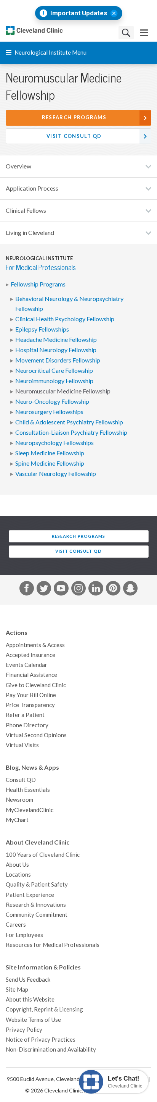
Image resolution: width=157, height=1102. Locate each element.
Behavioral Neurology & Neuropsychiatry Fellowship (69, 303)
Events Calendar (26, 664)
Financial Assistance (31, 674)
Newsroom (19, 799)
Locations (18, 874)
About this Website (30, 999)
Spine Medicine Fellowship (49, 463)
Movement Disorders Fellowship (57, 360)
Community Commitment (36, 914)
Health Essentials (28, 789)
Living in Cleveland (30, 232)
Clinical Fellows (26, 210)
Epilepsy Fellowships (42, 329)
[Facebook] (26, 590)
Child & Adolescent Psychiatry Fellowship (69, 422)
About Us (17, 864)
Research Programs (74, 117)
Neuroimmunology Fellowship (54, 381)
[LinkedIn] (95, 590)
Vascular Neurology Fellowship (55, 473)
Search (126, 32)
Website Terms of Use (33, 1019)
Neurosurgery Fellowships (49, 412)
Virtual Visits (22, 745)
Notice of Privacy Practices (40, 1039)
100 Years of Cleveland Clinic (43, 854)
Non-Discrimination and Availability (51, 1049)
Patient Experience (30, 894)
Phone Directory (27, 725)
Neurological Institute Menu (50, 52)
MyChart (17, 820)
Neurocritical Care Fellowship (54, 370)
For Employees (24, 935)
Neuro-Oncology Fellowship (52, 401)
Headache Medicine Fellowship (56, 339)
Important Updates (78, 13)
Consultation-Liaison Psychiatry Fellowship (71, 432)
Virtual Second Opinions (36, 735)
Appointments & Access (35, 645)
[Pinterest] (113, 590)
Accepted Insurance (30, 655)
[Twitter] (44, 590)
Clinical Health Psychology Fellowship (64, 319)
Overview (18, 166)
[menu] (144, 32)
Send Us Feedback (28, 979)
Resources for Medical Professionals (52, 944)
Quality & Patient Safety (37, 884)
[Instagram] (78, 590)
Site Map (17, 989)
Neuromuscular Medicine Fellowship (63, 391)
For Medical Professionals (41, 267)
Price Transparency (30, 705)
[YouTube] (61, 590)
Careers (16, 924)
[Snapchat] (130, 590)
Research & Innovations (36, 904)
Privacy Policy (24, 1029)
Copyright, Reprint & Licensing (44, 1009)
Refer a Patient (25, 714)
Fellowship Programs (38, 284)
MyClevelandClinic (29, 810)
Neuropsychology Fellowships (54, 443)
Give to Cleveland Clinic (36, 685)
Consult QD (21, 779)
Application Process (32, 188)
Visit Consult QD (74, 136)
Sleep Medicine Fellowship (49, 453)
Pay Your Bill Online (31, 695)
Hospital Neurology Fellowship (55, 350)
